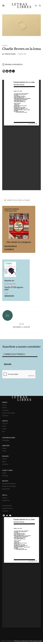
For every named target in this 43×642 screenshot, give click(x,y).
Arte (3, 431)
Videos (4, 473)
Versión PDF (9, 296)
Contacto (5, 511)
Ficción (4, 451)
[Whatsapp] (13, 71)
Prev (5, 229)
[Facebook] (3, 71)
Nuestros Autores (7, 508)
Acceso (4, 498)
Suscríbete (9, 249)
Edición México (10, 246)
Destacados (6, 489)
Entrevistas (5, 440)
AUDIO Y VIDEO (7, 470)
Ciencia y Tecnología (8, 413)
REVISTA (5, 481)
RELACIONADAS (9, 336)
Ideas (4, 461)
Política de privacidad (35, 641)
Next (32, 229)
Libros (4, 426)
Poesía (4, 448)
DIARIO (4, 402)
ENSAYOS (5, 456)
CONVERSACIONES (8, 437)
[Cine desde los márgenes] (19, 226)
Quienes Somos (7, 506)
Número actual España (9, 486)
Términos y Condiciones (21, 641)
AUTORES (28, 336)
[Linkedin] (10, 71)
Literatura (5, 416)
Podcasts (5, 476)
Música (4, 429)
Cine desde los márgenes (18, 242)
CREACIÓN (5, 445)
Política (4, 408)
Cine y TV (5, 423)
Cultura (4, 405)
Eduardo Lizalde (21, 327)
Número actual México (9, 484)
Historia (4, 459)
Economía (5, 410)
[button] (4, 5)
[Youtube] (10, 515)
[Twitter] (7, 71)
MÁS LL (4, 495)
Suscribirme (5, 500)
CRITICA (5, 421)
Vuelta (4, 45)
